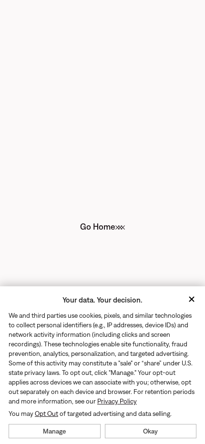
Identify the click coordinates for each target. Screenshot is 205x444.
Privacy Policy (117, 401)
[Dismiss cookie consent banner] (191, 300)
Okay (150, 431)
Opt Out (46, 413)
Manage (54, 431)
